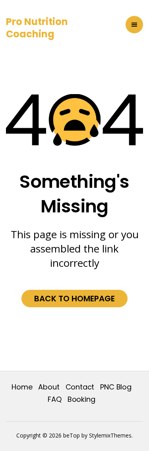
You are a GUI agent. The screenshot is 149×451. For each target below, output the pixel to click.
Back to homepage (74, 298)
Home (22, 387)
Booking (81, 399)
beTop (71, 435)
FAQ (54, 399)
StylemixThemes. (111, 435)
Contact (80, 387)
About (48, 387)
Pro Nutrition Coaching (37, 27)
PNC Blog (116, 387)
